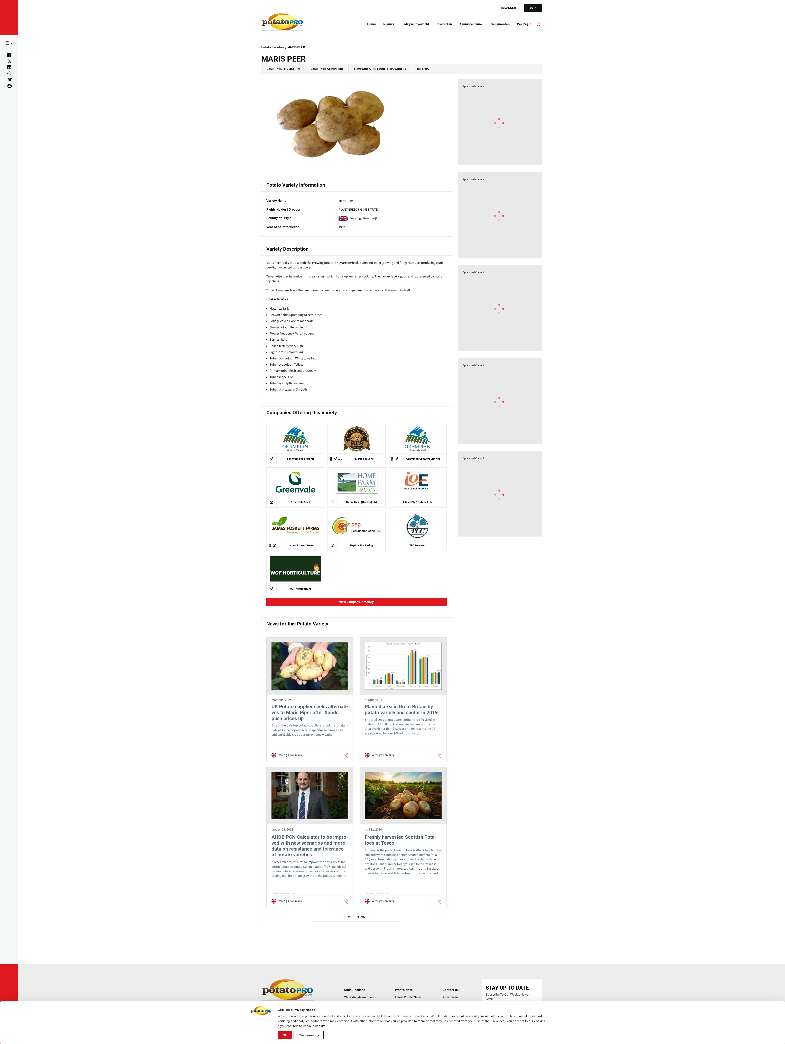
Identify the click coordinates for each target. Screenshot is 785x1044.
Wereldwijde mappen (359, 997)
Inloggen (508, 8)
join (533, 8)
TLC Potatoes (417, 545)
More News (356, 917)
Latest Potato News (408, 997)
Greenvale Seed (300, 502)
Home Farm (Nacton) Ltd (361, 502)
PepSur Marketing (361, 545)
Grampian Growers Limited (423, 458)
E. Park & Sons (364, 458)
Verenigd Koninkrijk (364, 218)
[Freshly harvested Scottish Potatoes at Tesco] (403, 837)
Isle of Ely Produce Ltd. (417, 502)
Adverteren (450, 997)
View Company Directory (356, 602)
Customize (306, 1035)
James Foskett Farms (301, 545)
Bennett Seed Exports (300, 458)
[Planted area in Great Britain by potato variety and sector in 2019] (403, 699)
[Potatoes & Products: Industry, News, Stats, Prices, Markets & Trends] (282, 24)
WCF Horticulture (300, 588)
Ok (285, 1035)
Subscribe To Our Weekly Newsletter (507, 996)
